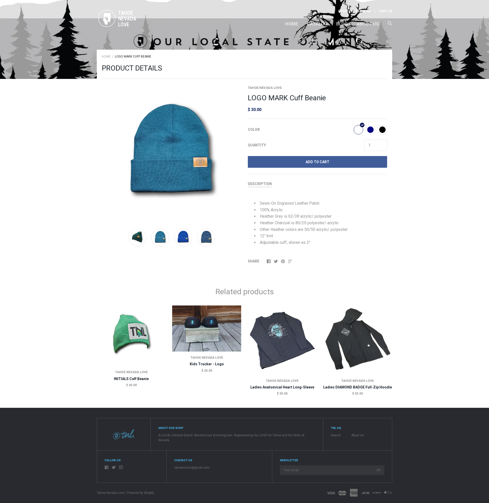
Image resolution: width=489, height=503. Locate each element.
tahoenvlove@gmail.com (192, 467)
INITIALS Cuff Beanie (131, 379)
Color (254, 130)
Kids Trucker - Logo (207, 364)
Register (363, 11)
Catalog (317, 23)
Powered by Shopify (140, 493)
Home (291, 23)
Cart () (385, 11)
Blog (342, 23)
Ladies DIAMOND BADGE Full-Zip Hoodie (357, 387)
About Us (368, 23)
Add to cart (317, 162)
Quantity (257, 145)
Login (343, 11)
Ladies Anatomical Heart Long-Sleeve (282, 387)
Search (336, 435)
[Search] (390, 26)
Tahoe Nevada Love (265, 88)
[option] (171, 152)
